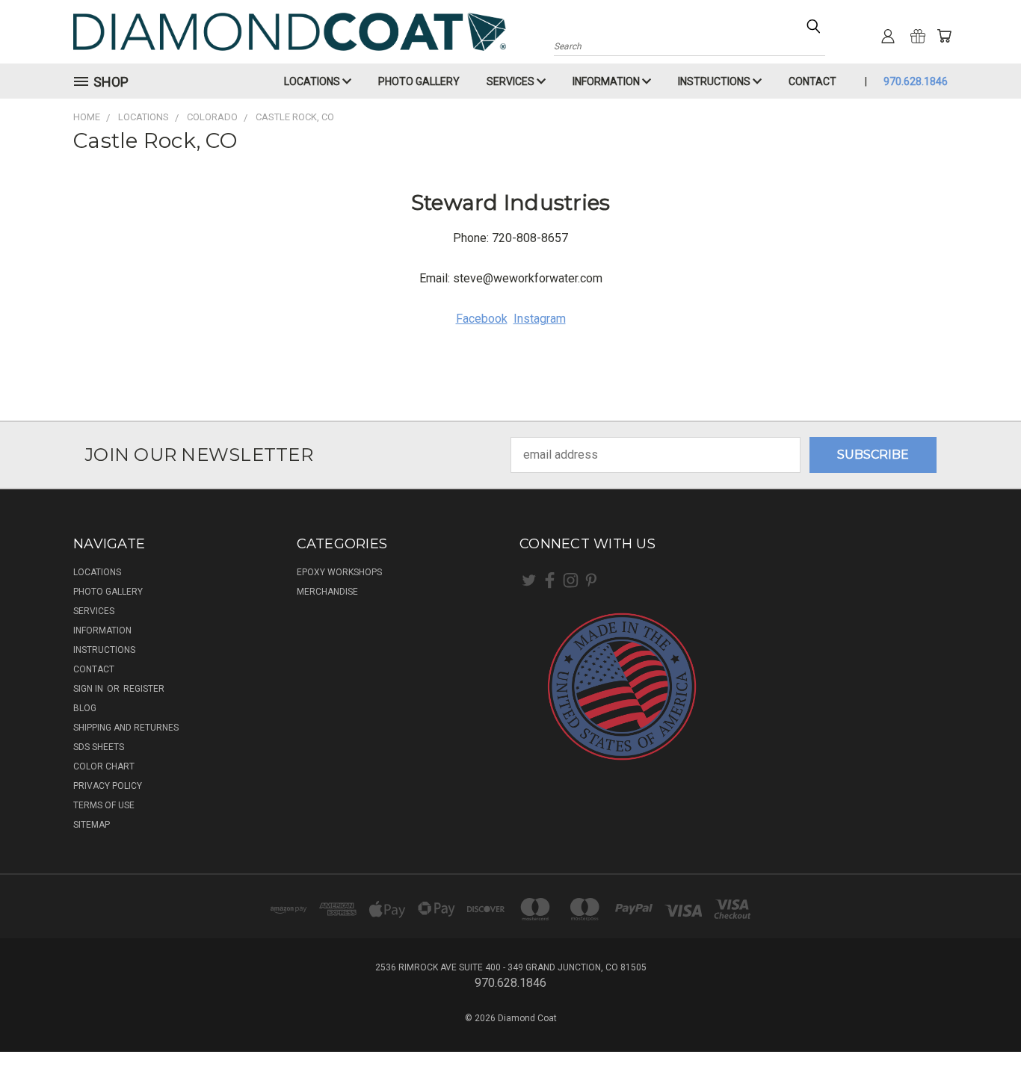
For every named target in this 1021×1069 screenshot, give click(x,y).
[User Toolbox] (887, 35)
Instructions (715, 81)
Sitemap (91, 824)
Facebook (482, 319)
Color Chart (104, 766)
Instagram (539, 319)
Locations (313, 81)
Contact (812, 81)
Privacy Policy (107, 786)
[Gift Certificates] (917, 35)
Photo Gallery (419, 81)
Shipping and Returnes (126, 727)
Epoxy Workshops (339, 572)
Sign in (89, 689)
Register (143, 689)
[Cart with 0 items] (944, 35)
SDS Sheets (98, 747)
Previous (979, 1022)
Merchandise (327, 591)
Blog (84, 708)
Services (512, 81)
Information (607, 81)
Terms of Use (104, 805)
